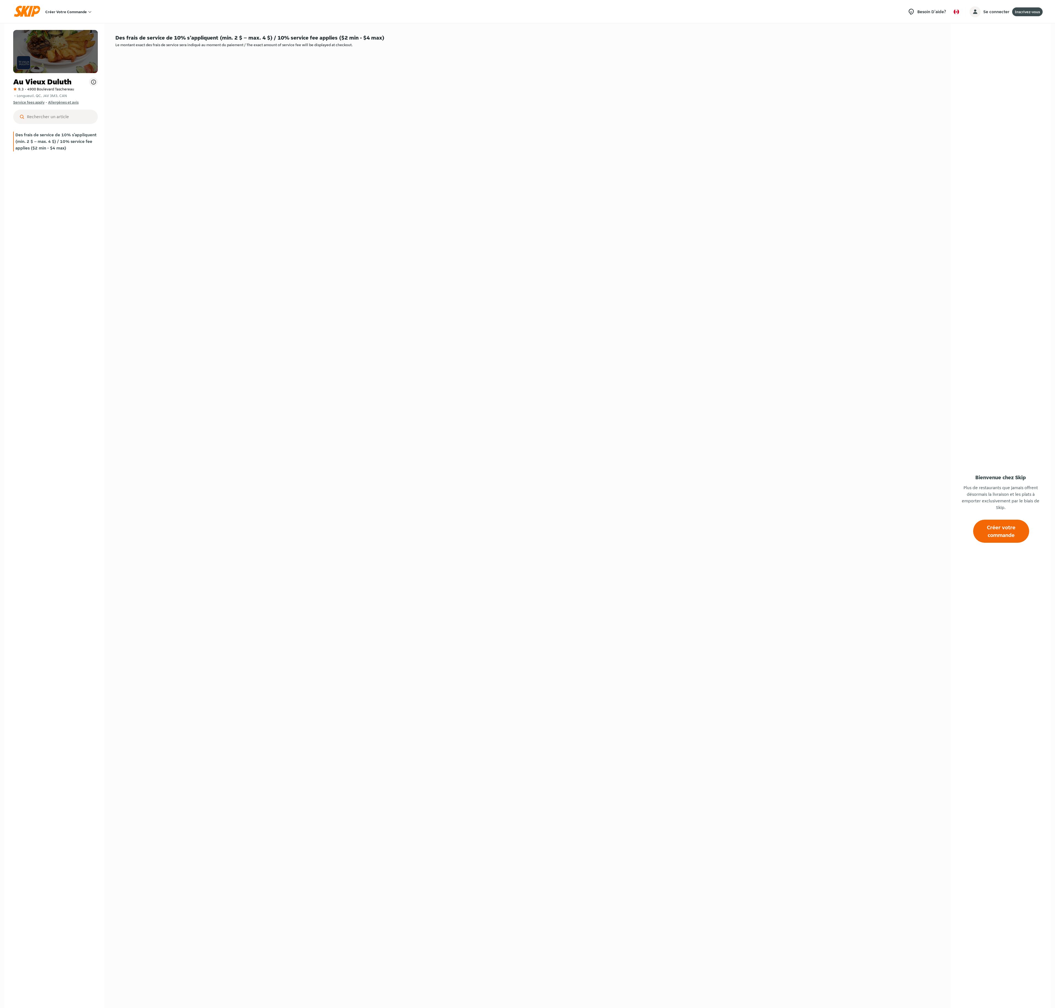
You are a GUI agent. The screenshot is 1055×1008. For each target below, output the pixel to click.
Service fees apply (29, 102)
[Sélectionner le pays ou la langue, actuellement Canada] (956, 11)
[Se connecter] (975, 11)
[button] (55, 141)
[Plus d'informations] (93, 81)
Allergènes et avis (63, 102)
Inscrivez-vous (1027, 11)
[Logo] (28, 12)
